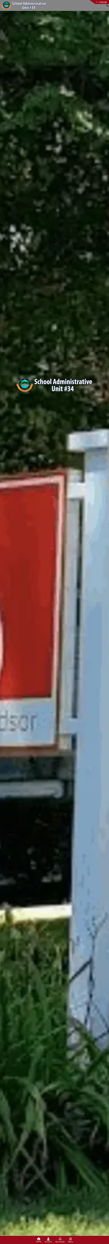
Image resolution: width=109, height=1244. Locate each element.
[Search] (106, 5)
